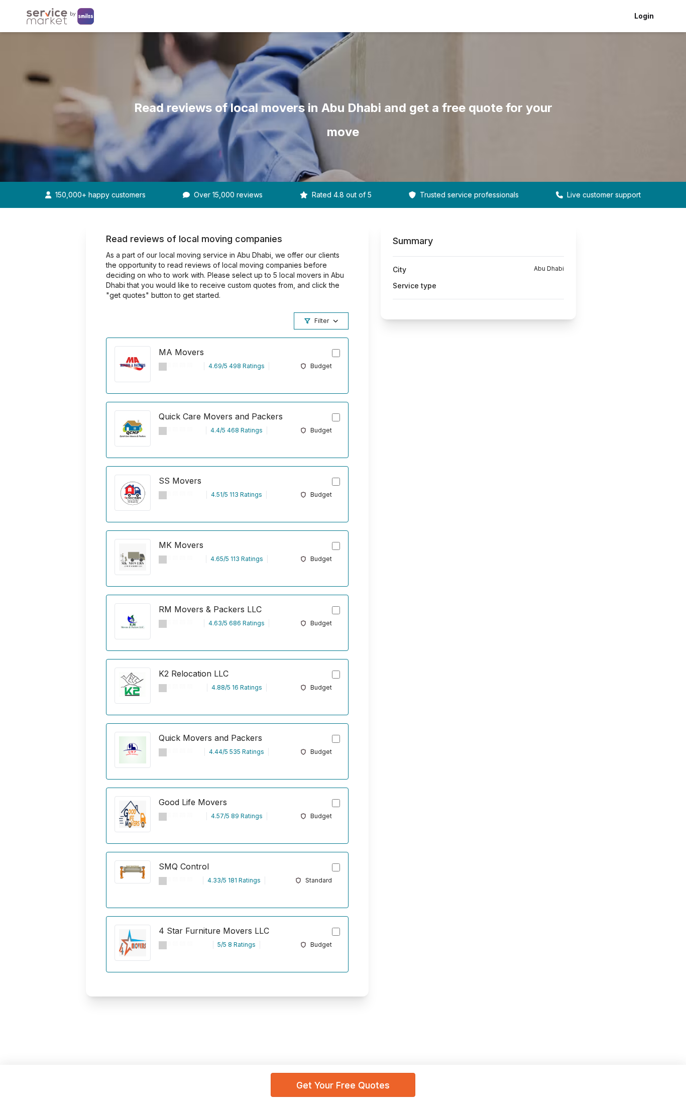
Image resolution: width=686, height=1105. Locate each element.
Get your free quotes (343, 1085)
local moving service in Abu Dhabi (215, 255)
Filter (321, 320)
